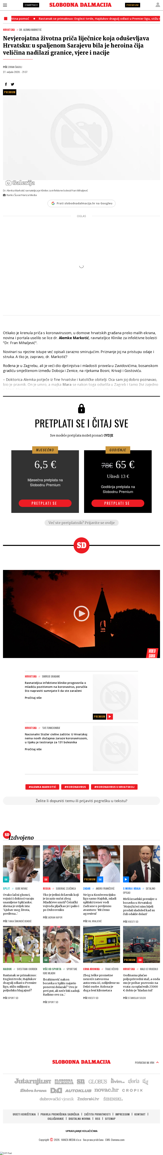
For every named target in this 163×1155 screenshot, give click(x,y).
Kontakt (140, 1114)
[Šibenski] (112, 1099)
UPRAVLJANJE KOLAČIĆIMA (81, 1131)
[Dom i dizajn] (56, 1090)
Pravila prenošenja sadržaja (60, 1114)
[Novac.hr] (106, 1090)
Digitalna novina (79, 1118)
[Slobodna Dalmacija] (80, 5)
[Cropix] (132, 1090)
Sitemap (110, 1118)
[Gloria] (133, 1081)
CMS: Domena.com (114, 1140)
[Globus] (98, 1081)
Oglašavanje (56, 1118)
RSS (97, 1118)
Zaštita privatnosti (97, 1114)
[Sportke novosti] (80, 1081)
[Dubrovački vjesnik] (57, 1099)
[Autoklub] (78, 1090)
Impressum (122, 1114)
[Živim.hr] (118, 1081)
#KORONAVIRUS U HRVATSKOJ (114, 787)
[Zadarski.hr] (88, 1099)
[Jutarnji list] (32, 1081)
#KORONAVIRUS (75, 787)
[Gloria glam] (145, 1081)
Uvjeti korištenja (24, 1114)
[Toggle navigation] (5, 5)
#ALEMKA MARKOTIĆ (42, 787)
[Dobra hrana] (33, 1090)
